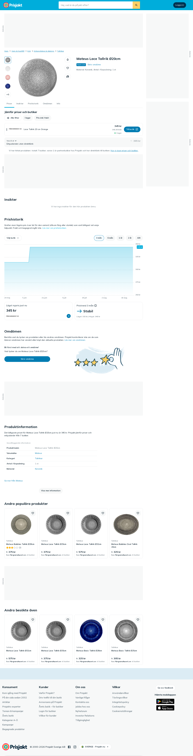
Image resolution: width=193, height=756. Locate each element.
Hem (6, 51)
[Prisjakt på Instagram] (75, 746)
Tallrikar (60, 51)
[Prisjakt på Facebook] (69, 746)
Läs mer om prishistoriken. (54, 228)
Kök (29, 51)
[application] (73, 271)
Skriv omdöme (94, 64)
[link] (21, 533)
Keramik (38, 469)
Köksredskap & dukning (44, 51)
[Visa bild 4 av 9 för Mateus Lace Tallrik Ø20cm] (7, 86)
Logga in (179, 5)
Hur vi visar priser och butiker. (124, 150)
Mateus (38, 453)
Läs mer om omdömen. (75, 340)
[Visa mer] (7, 129)
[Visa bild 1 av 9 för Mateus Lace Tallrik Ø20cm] (7, 60)
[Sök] (136, 5)
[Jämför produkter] (68, 76)
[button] (8, 95)
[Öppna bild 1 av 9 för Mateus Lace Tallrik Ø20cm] (38, 78)
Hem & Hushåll (18, 51)
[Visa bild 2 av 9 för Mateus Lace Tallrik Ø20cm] (7, 68)
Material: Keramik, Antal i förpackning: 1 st (96, 69)
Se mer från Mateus (13, 480)
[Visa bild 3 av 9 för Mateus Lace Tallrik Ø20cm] (7, 77)
